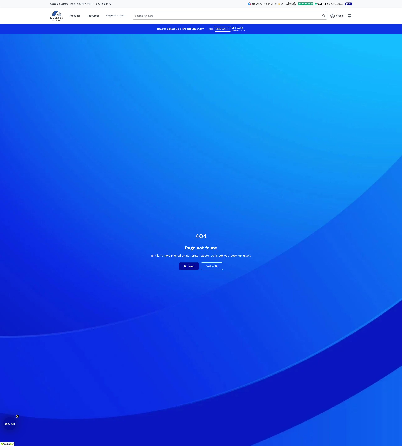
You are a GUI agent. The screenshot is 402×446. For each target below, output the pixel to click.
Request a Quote (116, 15)
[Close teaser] (17, 416)
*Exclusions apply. (238, 30)
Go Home (189, 266)
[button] (9, 423)
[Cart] (349, 15)
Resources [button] (93, 15)
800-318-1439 (103, 3)
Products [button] (74, 15)
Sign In (340, 15)
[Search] (323, 16)
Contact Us (212, 266)
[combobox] (230, 16)
